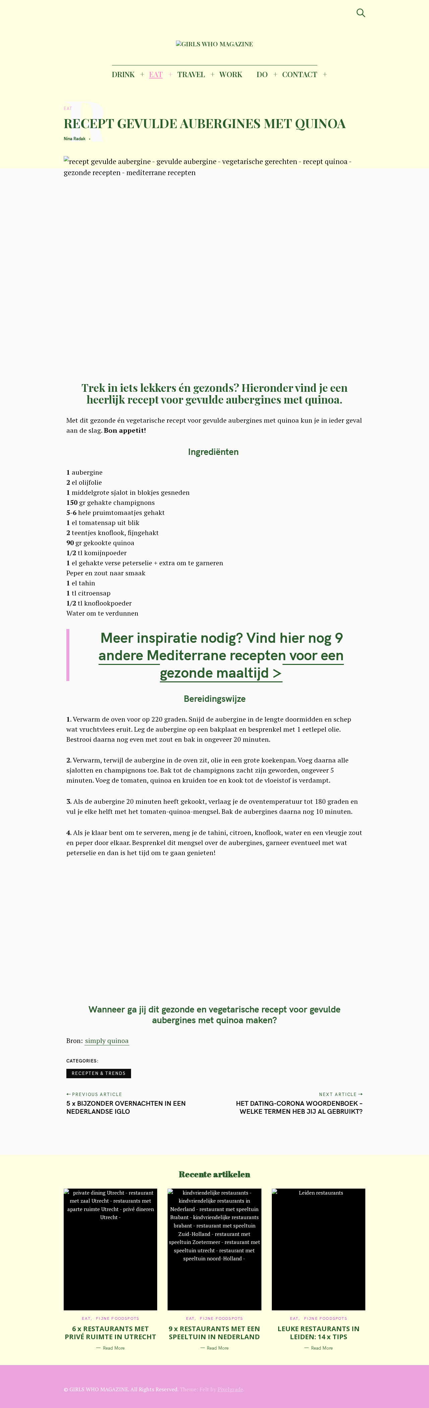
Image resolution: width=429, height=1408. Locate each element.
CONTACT (299, 74)
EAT (156, 74)
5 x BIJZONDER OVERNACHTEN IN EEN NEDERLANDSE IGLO (126, 1107)
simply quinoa (107, 1040)
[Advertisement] (214, 936)
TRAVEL (191, 74)
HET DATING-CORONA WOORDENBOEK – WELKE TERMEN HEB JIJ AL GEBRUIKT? (299, 1107)
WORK (231, 74)
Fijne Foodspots (117, 1318)
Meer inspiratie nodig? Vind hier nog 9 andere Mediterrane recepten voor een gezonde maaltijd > (221, 654)
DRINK (123, 74)
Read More (114, 1348)
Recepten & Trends (99, 1073)
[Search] (361, 12)
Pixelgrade (230, 1389)
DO (262, 74)
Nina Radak (74, 138)
